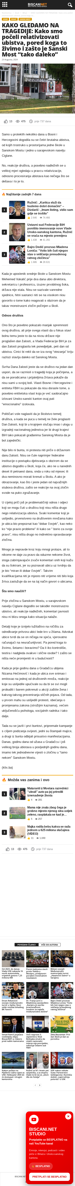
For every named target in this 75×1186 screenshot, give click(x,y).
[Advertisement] (37, 895)
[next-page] (40, 1085)
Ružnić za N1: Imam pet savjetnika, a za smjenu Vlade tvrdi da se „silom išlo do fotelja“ (37, 1073)
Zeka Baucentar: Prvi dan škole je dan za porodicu (60, 1036)
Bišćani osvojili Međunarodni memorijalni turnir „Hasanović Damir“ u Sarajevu (60, 973)
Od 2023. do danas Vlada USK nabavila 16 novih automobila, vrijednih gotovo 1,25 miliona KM (12, 973)
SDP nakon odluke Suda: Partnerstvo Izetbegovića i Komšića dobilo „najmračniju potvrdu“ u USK (61, 1075)
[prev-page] (35, 1085)
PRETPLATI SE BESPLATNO (49, 1176)
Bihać (25, 12)
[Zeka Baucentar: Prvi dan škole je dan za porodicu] (62, 1024)
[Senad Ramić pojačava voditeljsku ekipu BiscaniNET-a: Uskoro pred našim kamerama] (13, 1024)
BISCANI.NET (20, 1176)
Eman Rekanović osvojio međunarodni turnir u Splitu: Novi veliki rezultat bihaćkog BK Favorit (13, 1005)
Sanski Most (25, 19)
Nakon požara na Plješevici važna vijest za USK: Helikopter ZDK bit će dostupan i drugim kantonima (13, 1075)
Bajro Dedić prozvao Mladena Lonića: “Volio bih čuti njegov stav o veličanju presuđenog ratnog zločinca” (61, 1005)
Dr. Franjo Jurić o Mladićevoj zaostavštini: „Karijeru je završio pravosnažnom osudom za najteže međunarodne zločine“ (37, 1006)
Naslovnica (6, 12)
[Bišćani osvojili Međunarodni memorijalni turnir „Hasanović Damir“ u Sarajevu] (62, 958)
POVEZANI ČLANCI (26, 944)
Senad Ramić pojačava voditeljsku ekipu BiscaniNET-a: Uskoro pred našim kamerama (13, 1037)
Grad (17, 12)
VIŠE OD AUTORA (49, 944)
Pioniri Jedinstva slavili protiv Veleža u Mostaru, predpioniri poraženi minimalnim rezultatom (37, 973)
